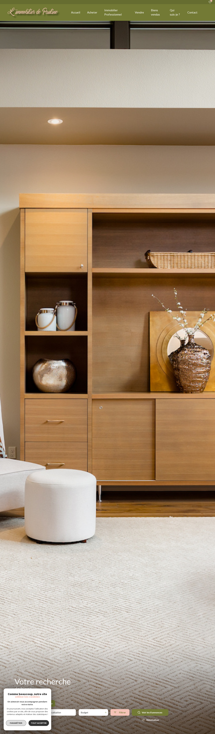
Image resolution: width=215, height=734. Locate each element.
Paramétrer (16, 723)
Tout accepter (39, 723)
